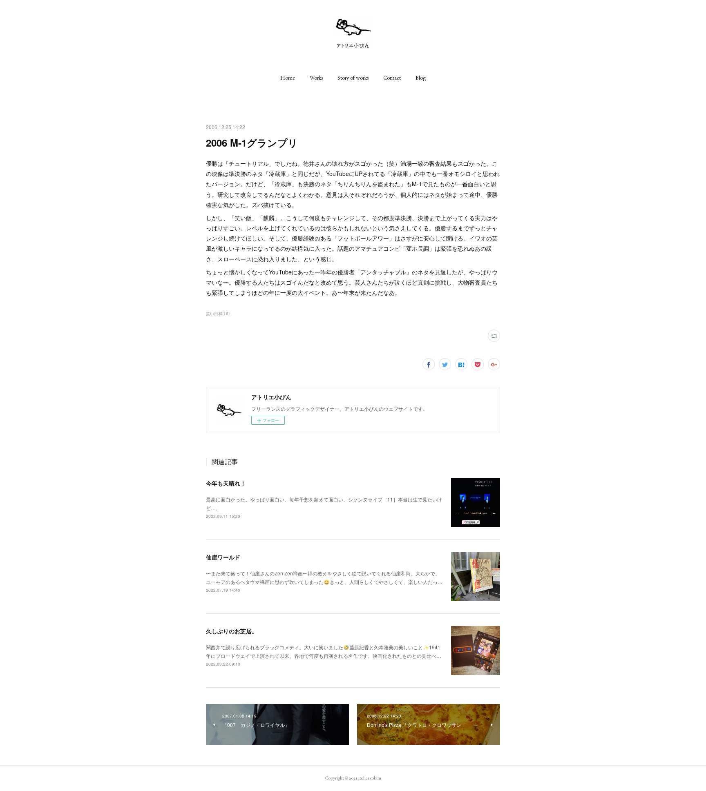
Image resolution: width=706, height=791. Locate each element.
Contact (392, 77)
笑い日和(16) (218, 313)
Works (316, 77)
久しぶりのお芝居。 (231, 631)
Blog (421, 77)
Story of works (353, 77)
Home (287, 77)
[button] (287, 77)
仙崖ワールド (223, 557)
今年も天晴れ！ (226, 483)
